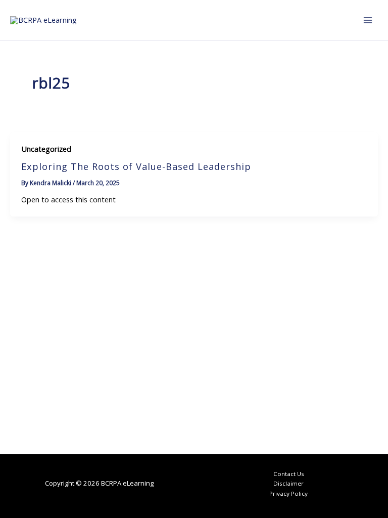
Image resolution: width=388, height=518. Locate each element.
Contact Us (288, 474)
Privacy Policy (288, 493)
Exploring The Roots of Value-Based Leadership (136, 166)
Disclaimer (288, 483)
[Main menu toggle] (368, 20)
